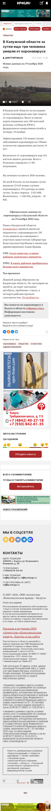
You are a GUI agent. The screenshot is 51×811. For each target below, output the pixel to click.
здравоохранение (12, 347)
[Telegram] (16, 331)
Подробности (30, 297)
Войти (46, 3)
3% (8, 445)
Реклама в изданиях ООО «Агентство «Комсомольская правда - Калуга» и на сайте (22, 632)
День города (20, 29)
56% (20, 445)
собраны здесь (35, 308)
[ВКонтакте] (4, 331)
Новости (7, 24)
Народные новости (23, 24)
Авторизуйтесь (25, 486)
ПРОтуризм (34, 29)
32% (35, 445)
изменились (10, 229)
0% (5, 445)
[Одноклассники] (8, 331)
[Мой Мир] (12, 331)
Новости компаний (15, 509)
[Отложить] (23, 102)
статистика (36, 343)
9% (46, 445)
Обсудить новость (25, 454)
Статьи (38, 24)
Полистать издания (12, 602)
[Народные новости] (41, 3)
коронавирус (9, 343)
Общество (8, 35)
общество (23, 343)
